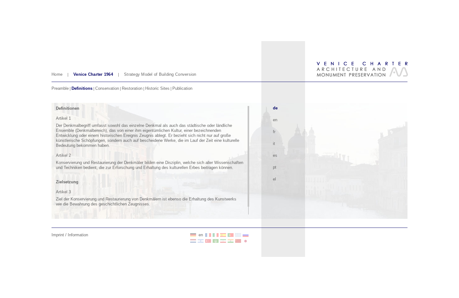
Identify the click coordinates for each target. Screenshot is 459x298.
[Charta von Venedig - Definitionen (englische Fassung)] (193, 235)
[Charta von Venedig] (193, 241)
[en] (208, 235)
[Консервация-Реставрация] (246, 235)
